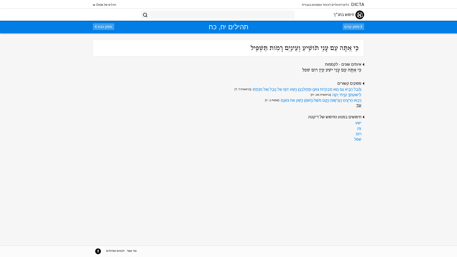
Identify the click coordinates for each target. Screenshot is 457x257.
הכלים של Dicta (106, 4)
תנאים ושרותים (115, 250)
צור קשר (132, 250)
